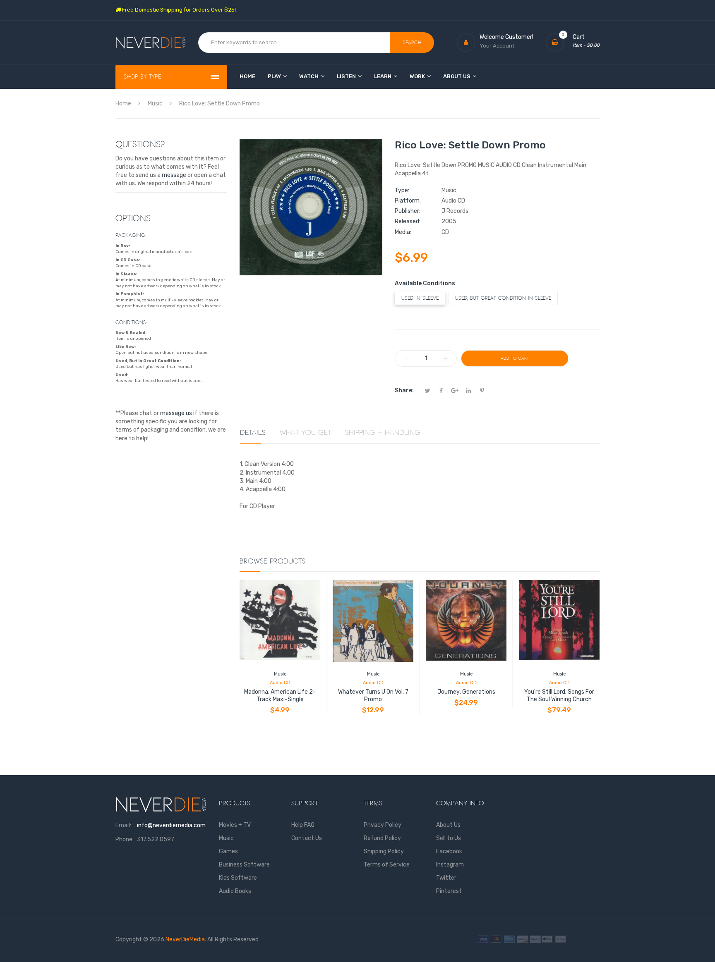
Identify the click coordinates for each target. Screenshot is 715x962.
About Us (448, 824)
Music (280, 674)
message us (176, 413)
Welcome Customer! (506, 37)
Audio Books (235, 891)
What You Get (305, 433)
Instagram (450, 864)
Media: (403, 232)
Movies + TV (235, 824)
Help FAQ (302, 824)
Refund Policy (382, 838)
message (174, 175)
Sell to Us (448, 838)
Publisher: (407, 211)
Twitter (446, 877)
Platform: (408, 200)
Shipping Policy (384, 851)
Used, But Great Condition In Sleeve (503, 298)
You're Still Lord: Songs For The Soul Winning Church (559, 695)
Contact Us (306, 838)
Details (253, 433)
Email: (123, 825)
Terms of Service (387, 864)
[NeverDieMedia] (150, 43)
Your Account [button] (497, 46)
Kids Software (238, 877)
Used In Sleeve (420, 298)
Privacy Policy (382, 824)
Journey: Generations (466, 691)
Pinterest (449, 891)
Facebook (449, 851)
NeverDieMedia (185, 939)
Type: (402, 190)
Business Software (244, 864)
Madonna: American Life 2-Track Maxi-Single (280, 695)
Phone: (124, 839)
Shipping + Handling (382, 433)
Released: (407, 221)
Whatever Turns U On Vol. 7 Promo (373, 695)
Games (228, 851)
